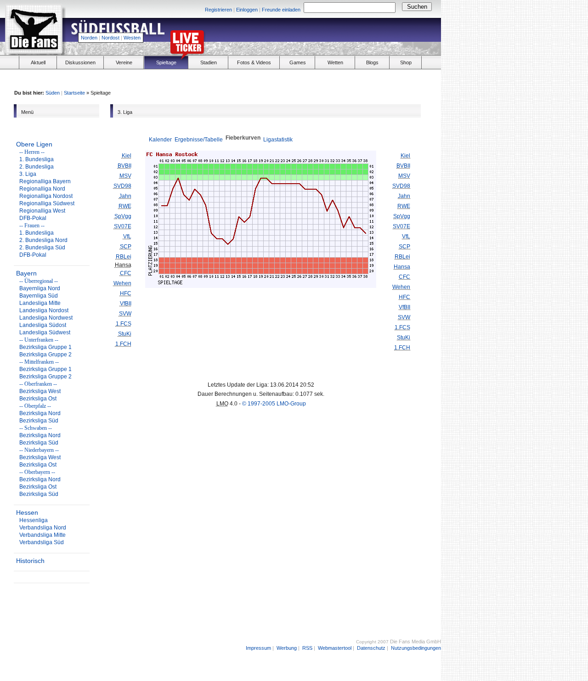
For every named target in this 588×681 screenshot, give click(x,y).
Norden (89, 37)
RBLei (123, 256)
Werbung (287, 648)
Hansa (402, 267)
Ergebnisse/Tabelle (199, 139)
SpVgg (122, 216)
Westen (132, 37)
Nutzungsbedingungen (416, 648)
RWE (125, 206)
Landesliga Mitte (40, 303)
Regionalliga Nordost (46, 196)
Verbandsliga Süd (41, 542)
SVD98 (122, 186)
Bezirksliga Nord (40, 413)
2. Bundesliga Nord (43, 240)
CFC (125, 273)
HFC (125, 293)
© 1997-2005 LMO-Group (274, 403)
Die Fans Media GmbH (415, 641)
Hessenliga (33, 520)
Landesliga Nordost (43, 310)
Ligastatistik (278, 139)
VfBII (125, 303)
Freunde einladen (281, 9)
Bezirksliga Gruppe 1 (45, 347)
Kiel (126, 155)
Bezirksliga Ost (38, 398)
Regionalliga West (42, 211)
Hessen (27, 512)
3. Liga (27, 174)
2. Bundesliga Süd (42, 247)
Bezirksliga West (40, 391)
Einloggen (247, 9)
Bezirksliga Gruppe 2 (45, 354)
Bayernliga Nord (39, 288)
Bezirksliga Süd (38, 420)
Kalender (160, 139)
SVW (125, 313)
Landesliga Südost (42, 325)
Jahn (125, 196)
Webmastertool (334, 648)
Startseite (74, 93)
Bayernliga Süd (38, 296)
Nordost (110, 37)
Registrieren (218, 9)
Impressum (258, 648)
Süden (52, 93)
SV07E (122, 226)
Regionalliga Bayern (45, 181)
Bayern (26, 273)
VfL (127, 236)
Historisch (30, 560)
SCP (125, 246)
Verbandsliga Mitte (42, 535)
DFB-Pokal (32, 218)
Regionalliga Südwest (46, 203)
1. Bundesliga (36, 159)
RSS (307, 648)
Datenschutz (371, 648)
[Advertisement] (333, 35)
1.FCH (123, 344)
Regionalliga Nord (42, 189)
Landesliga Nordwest (46, 318)
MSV (125, 176)
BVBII (124, 166)
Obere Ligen (34, 144)
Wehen (122, 283)
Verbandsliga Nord (42, 527)
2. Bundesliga (36, 166)
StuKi (124, 334)
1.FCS (123, 324)
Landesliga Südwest (44, 332)
